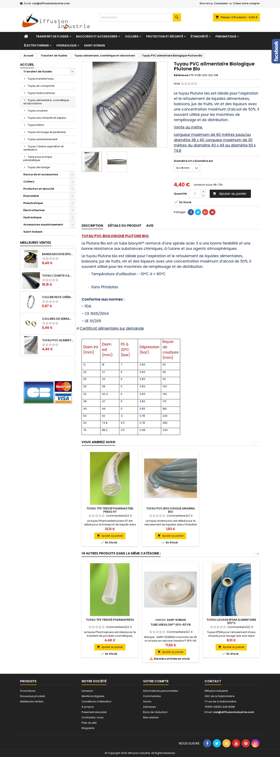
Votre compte (155, 681)
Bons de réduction (155, 712)
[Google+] (205, 212)
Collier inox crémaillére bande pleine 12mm (58, 297)
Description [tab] (92, 225)
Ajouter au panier (230, 193)
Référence (181, 75)
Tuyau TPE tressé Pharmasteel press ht (110, 510)
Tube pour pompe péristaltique (37, 158)
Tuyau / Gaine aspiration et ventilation (43, 148)
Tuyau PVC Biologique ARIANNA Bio (170, 510)
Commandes (152, 696)
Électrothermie (36, 45)
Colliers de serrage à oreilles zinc (58, 318)
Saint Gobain (94, 45)
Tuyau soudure (38, 111)
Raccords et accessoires (96, 36)
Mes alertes (151, 717)
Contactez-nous (93, 717)
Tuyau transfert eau (40, 79)
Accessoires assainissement (43, 224)
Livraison (87, 691)
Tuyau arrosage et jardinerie (47, 132)
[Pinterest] (212, 212)
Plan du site (89, 723)
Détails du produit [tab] (124, 225)
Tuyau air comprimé (41, 86)
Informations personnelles (160, 691)
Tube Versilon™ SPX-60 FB (170, 625)
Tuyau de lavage (39, 167)
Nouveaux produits (32, 696)
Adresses (149, 707)
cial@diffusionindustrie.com (51, 3)
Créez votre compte (246, 3)
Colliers (132, 36)
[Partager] (191, 212)
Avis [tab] (150, 225)
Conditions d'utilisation (97, 701)
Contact (213, 681)
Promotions (27, 691)
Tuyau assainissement (42, 139)
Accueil (27, 64)
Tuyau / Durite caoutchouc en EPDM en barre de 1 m (58, 275)
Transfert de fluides (52, 36)
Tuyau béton (36, 125)
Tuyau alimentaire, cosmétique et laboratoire (46, 101)
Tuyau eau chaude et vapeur (47, 118)
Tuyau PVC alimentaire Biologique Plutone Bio (58, 340)
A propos (88, 707)
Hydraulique (66, 45)
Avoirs (147, 701)
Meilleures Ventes (35, 242)
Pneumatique (225, 36)
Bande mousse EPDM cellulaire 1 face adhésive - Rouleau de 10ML (58, 254)
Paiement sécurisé (94, 712)
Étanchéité (199, 36)
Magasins (88, 728)
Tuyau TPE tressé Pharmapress (110, 620)
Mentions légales (93, 696)
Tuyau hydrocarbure (41, 93)
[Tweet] (198, 212)
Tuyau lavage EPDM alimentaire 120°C (231, 621)
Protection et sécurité (164, 36)
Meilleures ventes (31, 701)
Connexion (221, 3)
